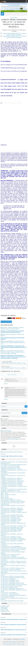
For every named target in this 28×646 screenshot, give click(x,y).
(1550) (5, 606)
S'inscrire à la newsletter (6, 321)
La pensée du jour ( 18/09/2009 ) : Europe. (11, 519)
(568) (4, 610)
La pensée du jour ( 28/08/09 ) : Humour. (11, 537)
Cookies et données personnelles (9, 644)
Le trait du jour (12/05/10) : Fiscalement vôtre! (12, 576)
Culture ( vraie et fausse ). (7, 498)
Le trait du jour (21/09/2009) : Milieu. (10, 580)
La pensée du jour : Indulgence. (9, 556)
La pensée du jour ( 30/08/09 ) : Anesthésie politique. (11, 541)
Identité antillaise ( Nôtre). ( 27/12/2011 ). (11, 500)
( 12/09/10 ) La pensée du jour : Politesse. (11, 479)
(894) (4, 608)
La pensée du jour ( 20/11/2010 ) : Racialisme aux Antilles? (13, 523)
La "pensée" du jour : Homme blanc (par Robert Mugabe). (13, 552)
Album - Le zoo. (4, 496)
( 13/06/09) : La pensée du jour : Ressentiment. (12, 481)
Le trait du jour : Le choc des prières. (10, 594)
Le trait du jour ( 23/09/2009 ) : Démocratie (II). (12, 583)
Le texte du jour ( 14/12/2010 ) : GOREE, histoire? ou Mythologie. (14, 563)
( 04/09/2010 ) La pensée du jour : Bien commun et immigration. (13, 470)
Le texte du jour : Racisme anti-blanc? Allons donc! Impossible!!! (13, 571)
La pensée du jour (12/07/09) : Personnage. (12, 515)
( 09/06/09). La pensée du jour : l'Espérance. (12, 478)
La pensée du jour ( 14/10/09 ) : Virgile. (10, 517)
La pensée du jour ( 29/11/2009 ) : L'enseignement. (13, 539)
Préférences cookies (21, 644)
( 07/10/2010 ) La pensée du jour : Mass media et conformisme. (13, 473)
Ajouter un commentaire (11, 374)
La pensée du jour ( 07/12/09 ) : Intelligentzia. (12, 509)
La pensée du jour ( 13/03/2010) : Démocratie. (12, 516)
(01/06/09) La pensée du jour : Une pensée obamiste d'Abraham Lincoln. (14, 462)
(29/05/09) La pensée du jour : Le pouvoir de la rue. (14, 492)
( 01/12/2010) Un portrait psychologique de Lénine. (14, 464)
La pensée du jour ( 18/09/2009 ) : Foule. (11, 520)
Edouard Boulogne (13, 439)
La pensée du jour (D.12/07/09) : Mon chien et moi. (13, 547)
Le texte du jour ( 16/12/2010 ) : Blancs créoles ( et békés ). (13, 566)
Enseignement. (14, 17)
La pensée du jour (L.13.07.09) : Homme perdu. (12, 557)
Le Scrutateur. (14, 5)
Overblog (22, 639)
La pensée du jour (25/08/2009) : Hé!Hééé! (11, 530)
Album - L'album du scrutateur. (8, 494)
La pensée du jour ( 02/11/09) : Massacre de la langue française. (12, 503)
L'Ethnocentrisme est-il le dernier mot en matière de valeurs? (14, 574)
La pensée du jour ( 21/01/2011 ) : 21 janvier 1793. (13, 526)
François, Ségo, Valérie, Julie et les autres (12, 456)
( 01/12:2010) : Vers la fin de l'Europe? (10, 466)
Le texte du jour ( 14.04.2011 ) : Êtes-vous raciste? (13, 561)
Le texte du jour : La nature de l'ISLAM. (10, 569)
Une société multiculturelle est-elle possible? (12, 601)
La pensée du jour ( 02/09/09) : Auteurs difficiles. (13, 501)
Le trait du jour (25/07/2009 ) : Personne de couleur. (14, 584)
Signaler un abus (16, 642)
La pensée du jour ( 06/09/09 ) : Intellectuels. (12, 508)
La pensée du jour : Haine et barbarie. (10, 550)
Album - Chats (4, 493)
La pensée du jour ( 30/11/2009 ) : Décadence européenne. (12, 544)
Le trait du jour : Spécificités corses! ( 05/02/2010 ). (13, 595)
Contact (10, 642)
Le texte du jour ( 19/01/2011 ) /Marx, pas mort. (13, 568)
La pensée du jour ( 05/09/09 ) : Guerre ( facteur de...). (13, 506)
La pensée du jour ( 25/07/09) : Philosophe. (11, 528)
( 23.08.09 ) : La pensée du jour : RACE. (10, 490)
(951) (4, 607)
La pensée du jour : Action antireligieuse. (11, 546)
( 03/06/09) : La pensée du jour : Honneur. (11, 468)
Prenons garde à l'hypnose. (8, 596)
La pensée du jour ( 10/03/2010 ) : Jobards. (11, 511)
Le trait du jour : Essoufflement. (9, 592)
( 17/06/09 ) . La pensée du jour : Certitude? (11, 485)
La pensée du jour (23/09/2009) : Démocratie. (12, 527)
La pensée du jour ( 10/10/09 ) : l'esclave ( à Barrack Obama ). (14, 513)
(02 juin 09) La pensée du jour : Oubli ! (10, 467)
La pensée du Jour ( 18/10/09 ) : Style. (10, 522)
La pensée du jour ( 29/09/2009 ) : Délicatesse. (12, 538)
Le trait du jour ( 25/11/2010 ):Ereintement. (11, 586)
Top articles (5, 642)
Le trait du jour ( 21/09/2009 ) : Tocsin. (10, 582)
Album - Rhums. (5, 497)
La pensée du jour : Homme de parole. (10, 554)
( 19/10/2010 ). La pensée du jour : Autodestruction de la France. (14, 487)
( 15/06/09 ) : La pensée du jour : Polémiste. (12, 482)
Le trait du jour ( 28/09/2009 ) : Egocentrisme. (12, 588)
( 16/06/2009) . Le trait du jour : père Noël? (11, 483)
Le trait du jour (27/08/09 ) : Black (9, 587)
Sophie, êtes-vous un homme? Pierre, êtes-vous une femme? (14, 598)
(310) (5, 611)
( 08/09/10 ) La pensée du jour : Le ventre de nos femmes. (13, 476)
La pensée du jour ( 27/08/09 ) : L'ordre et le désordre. (12, 534)
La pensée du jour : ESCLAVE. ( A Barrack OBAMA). (13, 549)
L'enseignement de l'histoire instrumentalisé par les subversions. (14, 559)
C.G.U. (22, 642)
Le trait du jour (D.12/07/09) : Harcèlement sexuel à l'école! (14, 590)
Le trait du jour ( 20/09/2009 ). (8, 579)
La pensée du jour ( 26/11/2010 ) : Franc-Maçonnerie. (11, 532)
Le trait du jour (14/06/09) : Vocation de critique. (13, 577)
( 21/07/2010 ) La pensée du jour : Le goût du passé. (14, 489)
